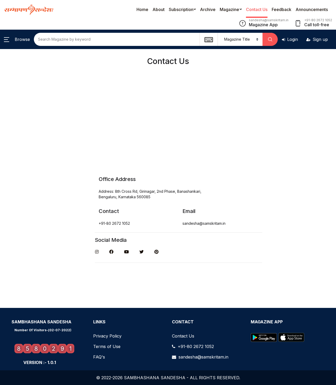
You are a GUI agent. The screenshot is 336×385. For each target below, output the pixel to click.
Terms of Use (106, 346)
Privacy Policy (107, 336)
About (159, 9)
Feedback (281, 9)
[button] (17, 39)
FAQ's (99, 357)
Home (142, 9)
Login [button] (292, 39)
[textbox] (209, 39)
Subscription (181, 9)
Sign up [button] (320, 39)
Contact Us (256, 9)
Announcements (312, 9)
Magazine (229, 9)
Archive (208, 9)
